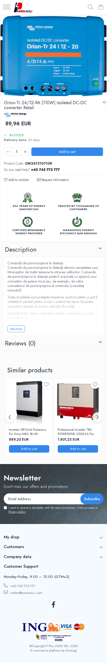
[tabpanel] (53, 55)
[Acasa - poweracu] (23, 7)
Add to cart (67, 151)
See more (16, 329)
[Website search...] (90, 7)
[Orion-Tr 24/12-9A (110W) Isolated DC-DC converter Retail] (53, 55)
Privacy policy (17, 512)
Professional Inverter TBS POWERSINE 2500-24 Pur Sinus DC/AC (76, 432)
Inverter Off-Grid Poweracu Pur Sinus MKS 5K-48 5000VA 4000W (27, 432)
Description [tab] (21, 249)
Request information (55, 179)
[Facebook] (53, 604)
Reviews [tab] (20, 343)
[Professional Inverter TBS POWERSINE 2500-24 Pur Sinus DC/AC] (78, 401)
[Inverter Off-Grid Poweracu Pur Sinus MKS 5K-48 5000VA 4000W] (29, 401)
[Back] (103, 102)
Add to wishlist (18, 179)
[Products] (6, 7)
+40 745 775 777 (22, 586)
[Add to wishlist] (46, 384)
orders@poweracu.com (25, 592)
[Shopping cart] (100, 7)
